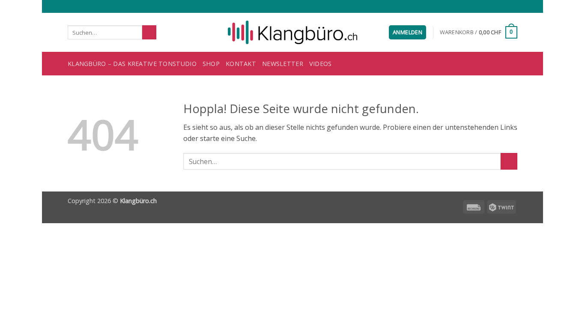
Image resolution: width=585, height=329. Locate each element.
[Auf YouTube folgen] (513, 6)
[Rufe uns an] (504, 6)
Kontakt (241, 64)
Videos (320, 64)
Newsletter (282, 64)
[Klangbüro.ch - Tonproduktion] (293, 33)
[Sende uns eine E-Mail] (496, 6)
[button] (407, 32)
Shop (211, 64)
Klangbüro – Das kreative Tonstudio (132, 64)
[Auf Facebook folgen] (480, 6)
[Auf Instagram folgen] (488, 6)
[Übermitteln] (149, 32)
